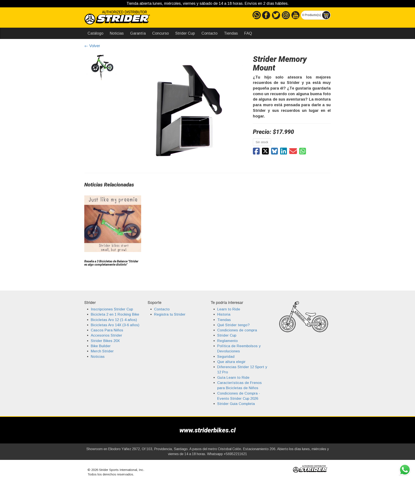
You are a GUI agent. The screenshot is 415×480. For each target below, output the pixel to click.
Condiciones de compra (237, 330)
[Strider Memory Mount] (256, 151)
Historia (223, 314)
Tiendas (231, 33)
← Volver (92, 46)
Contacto (209, 33)
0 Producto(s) (312, 14)
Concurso (160, 33)
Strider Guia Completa (236, 404)
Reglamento (227, 341)
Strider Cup (185, 33)
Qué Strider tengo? (233, 325)
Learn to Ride (228, 309)
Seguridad (226, 357)
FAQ (248, 33)
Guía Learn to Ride (233, 378)
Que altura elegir (231, 362)
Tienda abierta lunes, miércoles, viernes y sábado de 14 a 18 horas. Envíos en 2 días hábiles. (207, 3)
